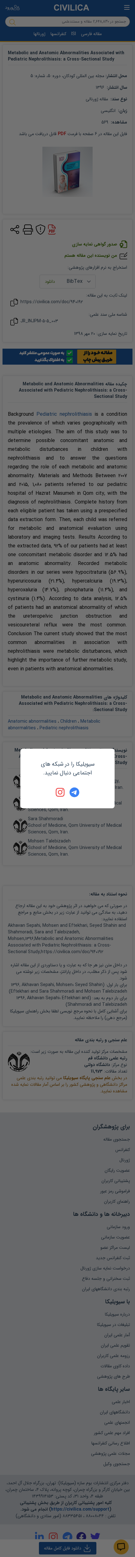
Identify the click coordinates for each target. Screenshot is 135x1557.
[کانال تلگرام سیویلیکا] (74, 792)
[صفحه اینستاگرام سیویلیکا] (61, 792)
